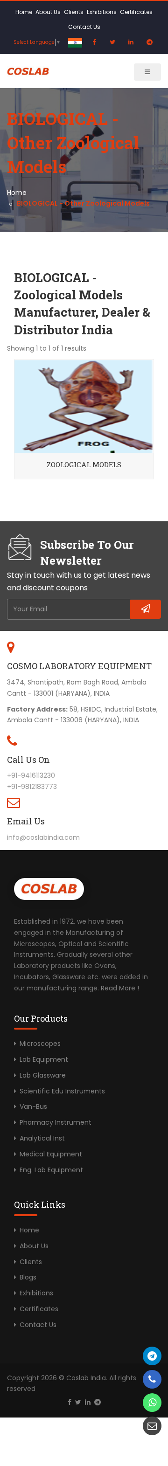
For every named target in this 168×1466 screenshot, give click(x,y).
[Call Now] (152, 1356)
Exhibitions (102, 12)
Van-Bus (33, 1106)
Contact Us (84, 27)
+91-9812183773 (32, 786)
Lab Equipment (44, 1059)
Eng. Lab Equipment (51, 1170)
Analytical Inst (42, 1138)
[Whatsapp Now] (152, 1402)
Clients (74, 12)
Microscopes (40, 1043)
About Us (48, 12)
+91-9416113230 (31, 775)
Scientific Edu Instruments (62, 1091)
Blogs (28, 1277)
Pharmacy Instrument (55, 1122)
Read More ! (120, 988)
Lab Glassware (43, 1075)
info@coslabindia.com (43, 837)
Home (23, 12)
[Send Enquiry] (152, 1426)
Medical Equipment (51, 1154)
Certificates (136, 12)
